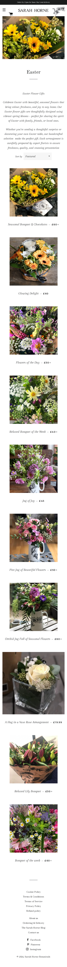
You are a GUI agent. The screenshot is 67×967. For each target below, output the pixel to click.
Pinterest (35, 944)
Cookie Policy (34, 891)
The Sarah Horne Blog (33, 927)
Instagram (35, 949)
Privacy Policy (33, 906)
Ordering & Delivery (33, 923)
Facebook (35, 939)
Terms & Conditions (33, 896)
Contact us (33, 932)
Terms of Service (33, 901)
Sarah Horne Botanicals (37, 956)
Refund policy (33, 910)
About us (33, 918)
